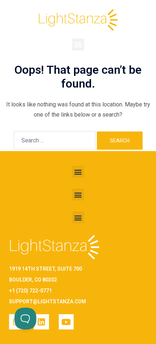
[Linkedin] (41, 321)
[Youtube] (66, 321)
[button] (78, 44)
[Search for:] (54, 140)
